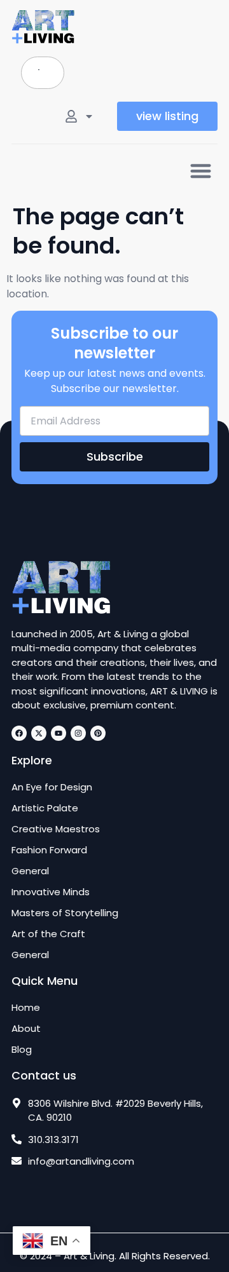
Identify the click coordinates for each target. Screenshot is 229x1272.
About (26, 1028)
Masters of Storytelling (64, 913)
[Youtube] (58, 733)
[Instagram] (78, 733)
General (30, 871)
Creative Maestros (55, 829)
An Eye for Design (51, 787)
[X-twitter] (38, 733)
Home (25, 1007)
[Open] (89, 116)
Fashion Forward (49, 850)
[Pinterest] (98, 733)
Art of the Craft (48, 934)
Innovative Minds (50, 892)
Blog (21, 1049)
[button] (201, 170)
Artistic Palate (44, 808)
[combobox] (42, 73)
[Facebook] (19, 733)
